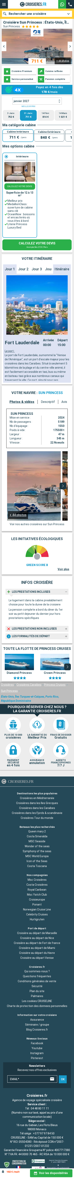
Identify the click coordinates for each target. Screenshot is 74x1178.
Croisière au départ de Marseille (37, 933)
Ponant (37, 904)
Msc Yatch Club (37, 894)
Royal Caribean (37, 889)
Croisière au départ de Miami (37, 947)
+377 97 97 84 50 (43, 1133)
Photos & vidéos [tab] (21, 402)
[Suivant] (63, 486)
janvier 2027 (21, 101)
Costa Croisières (37, 884)
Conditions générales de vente (37, 981)
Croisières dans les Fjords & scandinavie (37, 813)
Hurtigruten (37, 919)
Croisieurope (37, 899)
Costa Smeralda (37, 836)
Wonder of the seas (37, 846)
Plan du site (37, 991)
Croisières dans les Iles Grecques (37, 803)
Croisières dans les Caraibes (37, 808)
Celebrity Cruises (37, 914)
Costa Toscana (37, 866)
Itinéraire (62, 269)
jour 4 (50, 269)
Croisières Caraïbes (29, 684)
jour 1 (10, 269)
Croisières (7, 684)
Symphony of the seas (37, 851)
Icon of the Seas (37, 861)
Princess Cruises (55, 684)
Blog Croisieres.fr (37, 1029)
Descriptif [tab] (48, 402)
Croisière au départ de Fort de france (37, 943)
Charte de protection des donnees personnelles (37, 1006)
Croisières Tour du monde (37, 817)
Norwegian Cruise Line (37, 909)
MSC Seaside (37, 841)
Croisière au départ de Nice (37, 938)
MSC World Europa (37, 856)
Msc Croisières (37, 879)
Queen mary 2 (37, 831)
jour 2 (23, 269)
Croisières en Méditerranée (37, 798)
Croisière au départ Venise (37, 957)
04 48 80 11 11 (40, 1108)
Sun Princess (9, 690)
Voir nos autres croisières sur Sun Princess (37, 524)
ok (63, 1079)
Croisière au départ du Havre (37, 952)
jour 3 (37, 269)
